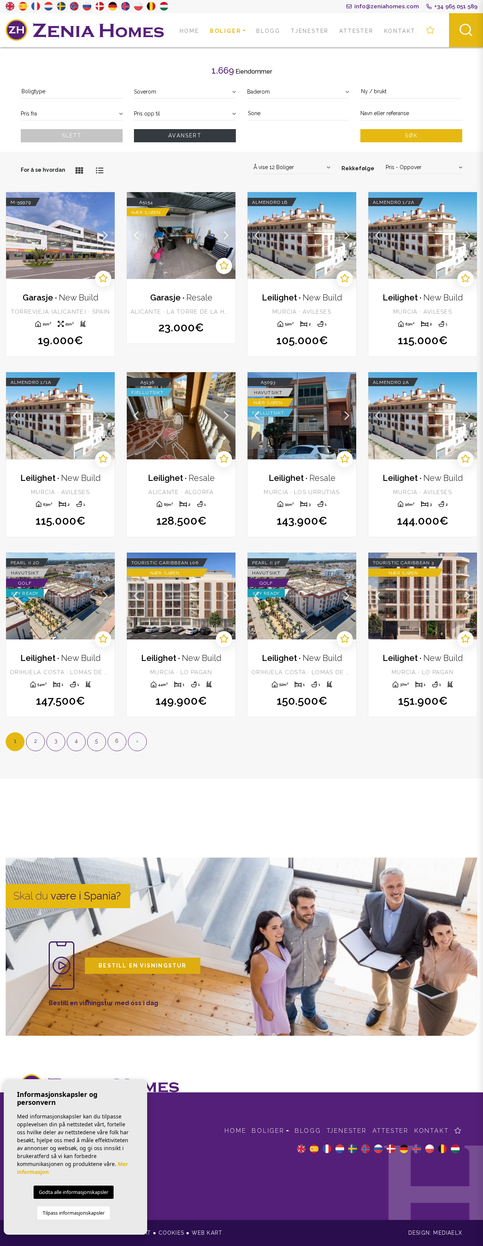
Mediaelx (447, 1233)
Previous (15, 235)
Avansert (185, 135)
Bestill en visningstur (142, 966)
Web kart (207, 1233)
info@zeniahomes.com (386, 6)
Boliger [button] (226, 31)
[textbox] (72, 91)
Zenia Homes (85, 30)
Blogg (268, 31)
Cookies (171, 1233)
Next (105, 235)
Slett (72, 135)
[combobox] (72, 92)
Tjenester (310, 31)
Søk (411, 135)
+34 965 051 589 (455, 6)
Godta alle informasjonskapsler (73, 1192)
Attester (356, 31)
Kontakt (400, 31)
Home (189, 31)
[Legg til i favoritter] (103, 279)
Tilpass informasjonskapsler (74, 1212)
